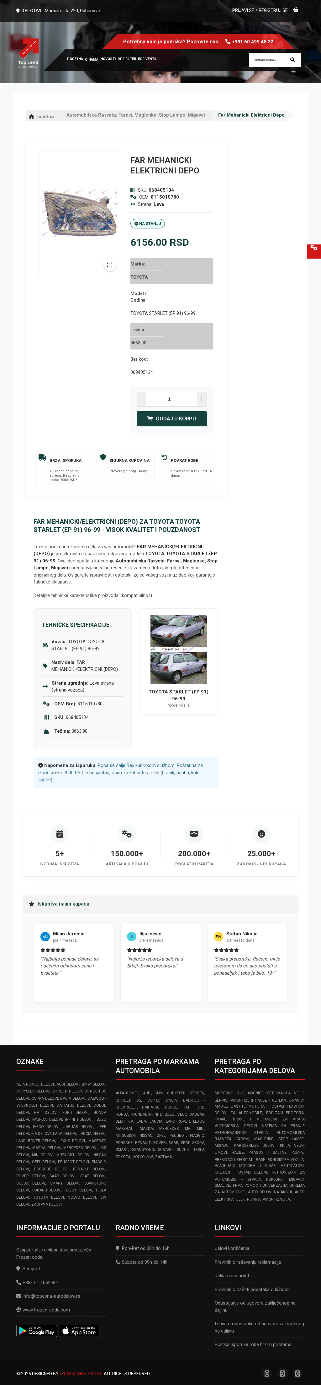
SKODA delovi (30, 1183)
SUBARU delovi (47, 1190)
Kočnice (256, 1093)
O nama (91, 59)
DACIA (171, 1100)
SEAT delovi (92, 1176)
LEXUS (198, 1121)
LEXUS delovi (72, 1141)
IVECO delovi (46, 1127)
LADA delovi (64, 1133)
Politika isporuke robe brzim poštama (253, 1344)
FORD (199, 1107)
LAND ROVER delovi (35, 1141)
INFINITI (154, 1114)
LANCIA (156, 1121)
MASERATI (125, 1128)
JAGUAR (197, 1114)
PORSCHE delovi (51, 1169)
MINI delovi (43, 1155)
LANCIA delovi (92, 1133)
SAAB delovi (63, 1176)
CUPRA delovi (45, 1098)
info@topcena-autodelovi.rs (51, 1296)
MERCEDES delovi (80, 1148)
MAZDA (146, 1128)
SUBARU (165, 1149)
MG (188, 1128)
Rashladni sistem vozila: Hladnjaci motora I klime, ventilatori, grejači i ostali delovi (260, 1166)
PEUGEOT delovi (73, 1162)
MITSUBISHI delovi (73, 1155)
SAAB (173, 1143)
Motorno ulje (230, 1093)
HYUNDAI (138, 1114)
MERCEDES (169, 1128)
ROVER (159, 1143)
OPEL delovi (43, 1162)
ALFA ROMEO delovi (35, 1084)
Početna (44, 116)
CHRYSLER (176, 1093)
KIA (130, 1121)
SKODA (198, 1143)
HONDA (122, 1114)
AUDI (147, 1093)
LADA (141, 1121)
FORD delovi (75, 1112)
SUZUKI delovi (78, 1190)
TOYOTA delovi (48, 1197)
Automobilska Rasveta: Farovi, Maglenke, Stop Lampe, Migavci (135, 115)
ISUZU (169, 1114)
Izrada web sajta (81, 1374)
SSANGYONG (143, 1149)
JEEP (120, 1121)
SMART (122, 1149)
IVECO (181, 1114)
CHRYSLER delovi (32, 1091)
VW (150, 1157)
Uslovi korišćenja (232, 1248)
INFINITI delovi (79, 1119)
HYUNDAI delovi (47, 1119)
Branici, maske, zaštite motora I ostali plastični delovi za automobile (260, 1106)
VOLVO (139, 1157)
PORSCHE (124, 1143)
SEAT (185, 1143)
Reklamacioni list (232, 1275)
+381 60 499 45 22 (252, 42)
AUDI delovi (67, 1084)
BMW (159, 1093)
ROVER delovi (30, 1176)
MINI (200, 1128)
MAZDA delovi (46, 1148)
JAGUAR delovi (78, 1127)
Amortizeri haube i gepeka (258, 1100)
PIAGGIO (197, 1135)
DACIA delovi (72, 1098)
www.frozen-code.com (46, 1310)
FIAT (186, 1107)
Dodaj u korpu (176, 419)
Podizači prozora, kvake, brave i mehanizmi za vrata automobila (260, 1119)
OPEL (161, 1135)
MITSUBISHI (126, 1135)
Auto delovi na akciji (270, 1192)
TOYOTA (123, 1157)
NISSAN (145, 1135)
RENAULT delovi (89, 1169)
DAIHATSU (151, 1107)
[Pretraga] (292, 60)
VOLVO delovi (82, 1197)
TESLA (198, 1149)
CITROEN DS (128, 1100)
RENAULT (143, 1143)
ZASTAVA (163, 1157)
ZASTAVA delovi (46, 1204)
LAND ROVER (178, 1121)
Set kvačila (279, 1093)
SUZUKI (183, 1149)
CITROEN (196, 1093)
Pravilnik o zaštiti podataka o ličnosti (252, 1289)
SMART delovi (64, 1183)
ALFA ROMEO (128, 1093)
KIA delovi (41, 1133)
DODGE (171, 1107)
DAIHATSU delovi (73, 1105)
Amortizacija (276, 1199)
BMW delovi (93, 1084)
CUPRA (153, 1100)
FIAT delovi (45, 1112)
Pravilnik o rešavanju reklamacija (248, 1262)
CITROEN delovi (67, 1091)
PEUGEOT (178, 1135)
